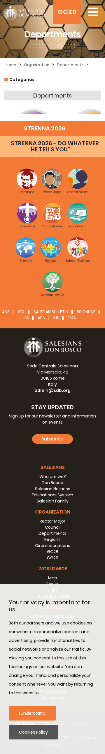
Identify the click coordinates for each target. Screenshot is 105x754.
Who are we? (52, 476)
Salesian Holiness (52, 489)
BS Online (86, 312)
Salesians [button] (53, 467)
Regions (52, 539)
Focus (52, 584)
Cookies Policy (33, 732)
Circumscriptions (52, 545)
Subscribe (52, 439)
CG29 (52, 558)
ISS (26, 318)
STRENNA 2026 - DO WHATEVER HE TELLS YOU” (55, 146)
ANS (6, 312)
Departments (70, 65)
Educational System (52, 495)
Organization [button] (52, 512)
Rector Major (52, 521)
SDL (21, 312)
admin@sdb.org (52, 390)
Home (10, 65)
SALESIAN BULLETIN (51, 312)
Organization (36, 65)
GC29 (67, 11)
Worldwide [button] (52, 568)
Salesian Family (53, 501)
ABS (41, 318)
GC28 (52, 552)
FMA (72, 318)
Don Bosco (52, 483)
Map (52, 578)
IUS (56, 318)
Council (52, 527)
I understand (32, 713)
